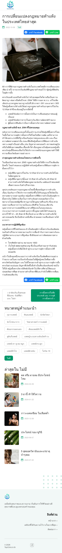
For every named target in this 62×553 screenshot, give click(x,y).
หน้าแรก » (53, 520)
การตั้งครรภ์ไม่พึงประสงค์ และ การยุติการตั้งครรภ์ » (46, 295)
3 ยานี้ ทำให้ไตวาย (31, 394)
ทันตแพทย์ (28, 314)
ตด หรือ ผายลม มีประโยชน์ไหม (35, 376)
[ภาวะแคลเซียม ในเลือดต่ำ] (11, 418)
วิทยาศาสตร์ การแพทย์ (37, 321)
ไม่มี (19, 27)
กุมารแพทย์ (12, 314)
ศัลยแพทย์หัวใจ (35, 329)
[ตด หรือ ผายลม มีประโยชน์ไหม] (11, 380)
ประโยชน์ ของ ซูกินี (31, 432)
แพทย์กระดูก (36, 343)
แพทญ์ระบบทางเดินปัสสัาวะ (36, 336)
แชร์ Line (54, 32)
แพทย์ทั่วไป (12, 350)
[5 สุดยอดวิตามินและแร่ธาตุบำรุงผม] (11, 456)
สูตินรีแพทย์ (12, 336)
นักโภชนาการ (13, 321)
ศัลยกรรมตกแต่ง (14, 329)
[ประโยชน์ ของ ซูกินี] (11, 437)
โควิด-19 (46, 350)
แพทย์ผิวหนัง (29, 350)
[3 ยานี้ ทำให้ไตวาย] (11, 399)
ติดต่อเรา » (53, 529)
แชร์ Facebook (36, 32)
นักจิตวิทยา (45, 314)
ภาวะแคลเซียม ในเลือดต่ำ (35, 413)
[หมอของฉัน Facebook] (32, 545)
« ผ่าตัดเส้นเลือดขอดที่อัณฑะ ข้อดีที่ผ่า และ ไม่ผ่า (16, 295)
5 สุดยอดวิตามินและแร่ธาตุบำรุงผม (35, 452)
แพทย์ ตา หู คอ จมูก (15, 343)
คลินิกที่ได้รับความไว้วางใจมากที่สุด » (41, 524)
